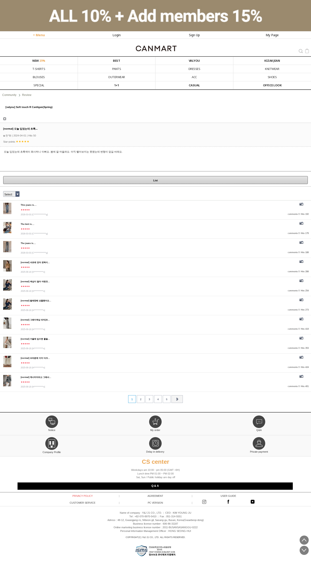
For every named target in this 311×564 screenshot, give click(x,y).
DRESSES (194, 69)
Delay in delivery (155, 451)
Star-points (9, 141)
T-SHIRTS (38, 69)
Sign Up (194, 35)
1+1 (116, 85)
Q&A (259, 430)
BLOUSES (39, 77)
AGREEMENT (170, 496)
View (155, 107)
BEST (116, 61)
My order (155, 430)
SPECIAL (38, 85)
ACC (194, 77)
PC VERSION (170, 502)
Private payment (259, 451)
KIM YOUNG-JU (182, 512)
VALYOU (194, 61)
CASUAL (194, 85)
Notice (51, 430)
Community (9, 95)
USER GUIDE (243, 496)
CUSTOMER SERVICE (94, 502)
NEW (38, 61)
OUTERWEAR (116, 77)
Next (177, 399)
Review (26, 95)
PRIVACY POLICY (95, 496)
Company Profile (52, 452)
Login (116, 35)
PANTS (116, 69)
